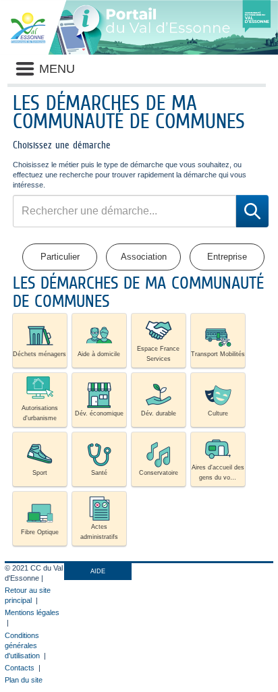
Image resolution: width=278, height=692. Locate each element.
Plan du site (24, 680)
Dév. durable (158, 413)
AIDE (97, 571)
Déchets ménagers (39, 354)
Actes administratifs (99, 531)
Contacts (19, 668)
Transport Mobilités (218, 354)
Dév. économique (99, 413)
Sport (39, 472)
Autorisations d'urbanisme (40, 413)
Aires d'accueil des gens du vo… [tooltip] (218, 472)
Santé (99, 472)
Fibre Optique (40, 532)
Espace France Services (158, 353)
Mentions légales (32, 612)
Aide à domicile (99, 354)
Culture (218, 413)
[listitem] (40, 341)
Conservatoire (158, 472)
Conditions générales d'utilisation (22, 645)
